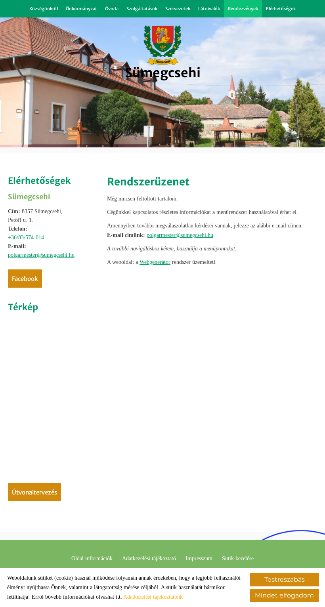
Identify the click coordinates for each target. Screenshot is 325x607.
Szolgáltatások (141, 8)
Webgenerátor (155, 262)
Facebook (25, 279)
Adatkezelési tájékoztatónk (153, 597)
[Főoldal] (163, 45)
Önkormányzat (81, 8)
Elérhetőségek (281, 8)
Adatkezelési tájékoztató (149, 558)
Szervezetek (177, 8)
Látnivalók (209, 8)
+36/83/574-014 (26, 238)
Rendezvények (243, 8)
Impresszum (198, 558)
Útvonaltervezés (34, 492)
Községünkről (43, 8)
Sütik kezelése (238, 558)
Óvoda (112, 8)
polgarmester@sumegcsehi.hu (41, 255)
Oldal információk (92, 558)
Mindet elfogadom (284, 595)
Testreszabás (284, 579)
